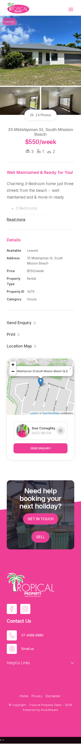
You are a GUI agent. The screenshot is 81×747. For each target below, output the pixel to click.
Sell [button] (40, 537)
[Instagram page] (25, 609)
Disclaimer (53, 696)
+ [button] (12, 364)
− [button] (12, 371)
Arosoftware (49, 710)
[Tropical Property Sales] (18, 7)
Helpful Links (18, 663)
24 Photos (43, 115)
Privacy (37, 696)
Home (24, 696)
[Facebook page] (12, 609)
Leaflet (34, 413)
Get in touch (41, 519)
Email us (27, 649)
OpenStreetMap (50, 413)
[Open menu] (71, 9)
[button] (13, 334)
